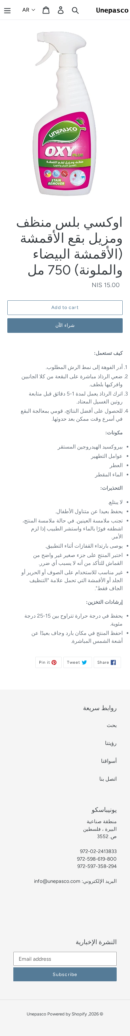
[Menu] (7, 9)
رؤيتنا (111, 743)
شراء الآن (64, 325)
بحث (112, 725)
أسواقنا (109, 761)
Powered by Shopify (67, 1013)
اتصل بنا (108, 779)
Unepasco (37, 1013)
